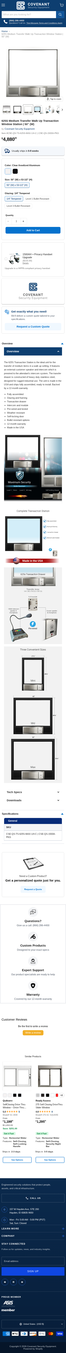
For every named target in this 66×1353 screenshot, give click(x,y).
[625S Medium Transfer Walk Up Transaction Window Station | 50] (7, 109)
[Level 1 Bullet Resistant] (38, 202)
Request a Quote (33, 889)
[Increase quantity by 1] (24, 221)
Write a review (33, 1032)
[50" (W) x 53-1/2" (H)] (17, 188)
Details (26, 263)
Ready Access (43, 1100)
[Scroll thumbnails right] (61, 109)
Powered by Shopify (33, 1349)
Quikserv (7, 1100)
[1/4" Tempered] (14, 202)
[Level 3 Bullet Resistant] (19, 209)
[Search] (60, 14)
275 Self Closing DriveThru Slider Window (49, 1106)
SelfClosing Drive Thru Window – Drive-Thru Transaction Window (14, 1106)
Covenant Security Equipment (20, 129)
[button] (33, 351)
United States (33, 1324)
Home (5, 31)
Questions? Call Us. (17, 23)
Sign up (33, 1271)
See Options (17, 1160)
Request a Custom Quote (33, 326)
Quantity (10, 215)
